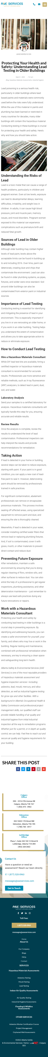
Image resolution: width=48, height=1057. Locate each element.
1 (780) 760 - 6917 (24, 827)
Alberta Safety (27, 1040)
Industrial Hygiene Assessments (24, 1002)
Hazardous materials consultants (26, 407)
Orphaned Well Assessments (24, 1032)
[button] (45, 4)
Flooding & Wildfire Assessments (24, 1007)
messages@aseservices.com (19, 881)
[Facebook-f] (18, 913)
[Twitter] (22, 913)
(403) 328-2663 (24, 847)
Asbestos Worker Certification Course (24, 1024)
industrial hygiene (38, 80)
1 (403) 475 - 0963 (24, 807)
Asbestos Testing (24, 978)
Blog (7, 80)
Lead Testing (24, 986)
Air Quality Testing (24, 998)
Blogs (24, 953)
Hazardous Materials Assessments (20, 80)
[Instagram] (30, 913)
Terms (26, 1043)
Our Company (24, 949)
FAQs (24, 957)
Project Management (24, 1028)
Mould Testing (24, 982)
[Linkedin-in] (26, 913)
